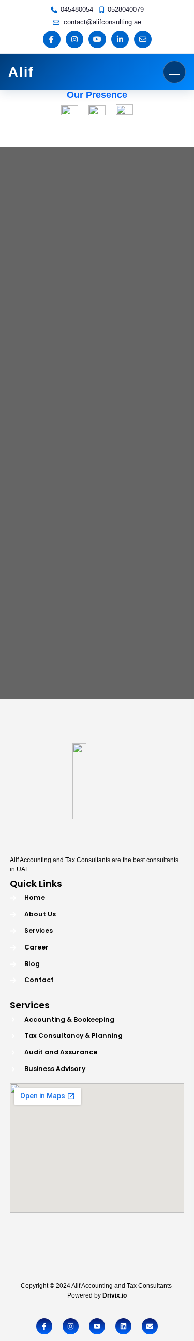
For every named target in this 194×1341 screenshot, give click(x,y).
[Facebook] (52, 39)
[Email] (143, 39)
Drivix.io (114, 1295)
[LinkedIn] (120, 39)
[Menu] (174, 72)
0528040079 (126, 9)
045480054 (77, 9)
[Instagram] (74, 39)
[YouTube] (97, 39)
